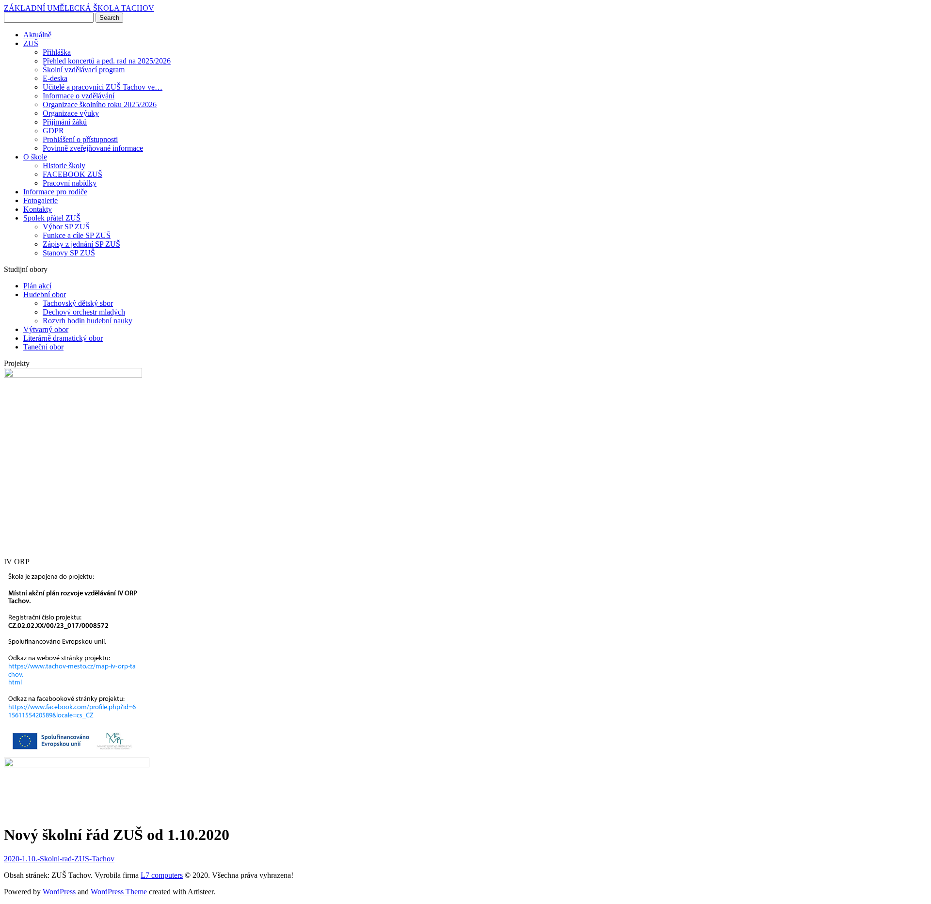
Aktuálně (37, 35)
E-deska (55, 78)
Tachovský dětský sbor (78, 303)
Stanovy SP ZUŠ (69, 253)
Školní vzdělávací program (84, 69)
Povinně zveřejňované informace (93, 148)
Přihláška (57, 52)
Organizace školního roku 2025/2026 (100, 104)
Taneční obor (43, 347)
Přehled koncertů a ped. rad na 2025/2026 (107, 61)
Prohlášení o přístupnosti (80, 139)
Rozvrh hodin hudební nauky (87, 321)
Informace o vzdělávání (78, 96)
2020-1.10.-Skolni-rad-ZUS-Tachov (59, 859)
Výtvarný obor (45, 329)
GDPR (53, 131)
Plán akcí (37, 286)
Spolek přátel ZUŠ (51, 218)
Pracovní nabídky (69, 183)
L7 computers (162, 875)
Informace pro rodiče (55, 192)
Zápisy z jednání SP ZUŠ (81, 244)
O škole (35, 157)
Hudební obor (44, 294)
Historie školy (64, 165)
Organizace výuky (71, 113)
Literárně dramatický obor (63, 338)
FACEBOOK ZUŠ (72, 174)
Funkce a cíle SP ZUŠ (77, 235)
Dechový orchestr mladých (84, 312)
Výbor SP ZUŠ (66, 226)
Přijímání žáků (65, 122)
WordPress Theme (119, 892)
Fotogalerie (40, 200)
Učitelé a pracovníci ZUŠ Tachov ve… (102, 87)
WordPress (59, 892)
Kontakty (37, 209)
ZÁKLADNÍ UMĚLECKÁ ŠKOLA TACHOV (79, 8)
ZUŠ (30, 43)
